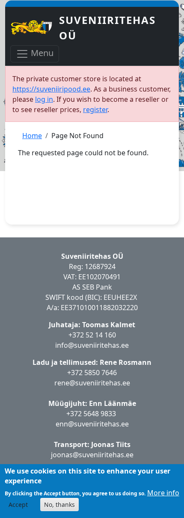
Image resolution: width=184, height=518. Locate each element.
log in (44, 99)
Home (32, 135)
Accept (18, 504)
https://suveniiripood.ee (51, 89)
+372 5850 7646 (92, 372)
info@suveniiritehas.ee (92, 345)
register (95, 109)
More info (163, 492)
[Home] (34, 28)
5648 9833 (100, 413)
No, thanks (59, 504)
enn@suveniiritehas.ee (92, 424)
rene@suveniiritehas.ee (92, 383)
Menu (41, 53)
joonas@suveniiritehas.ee (92, 454)
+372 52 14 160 (92, 335)
